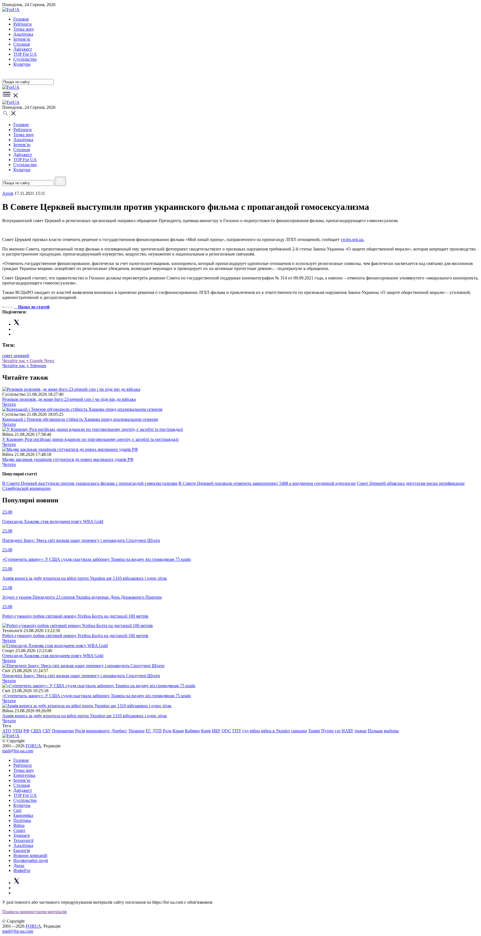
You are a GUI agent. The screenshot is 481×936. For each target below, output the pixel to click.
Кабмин (192, 730)
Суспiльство (25, 59)
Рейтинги (22, 24)
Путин (327, 730)
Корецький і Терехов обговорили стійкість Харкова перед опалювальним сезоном (80, 419)
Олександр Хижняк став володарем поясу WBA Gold (52, 655)
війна (255, 730)
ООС (226, 730)
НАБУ (348, 730)
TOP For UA (25, 54)
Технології (23, 840)
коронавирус (98, 730)
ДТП (157, 730)
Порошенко (63, 730)
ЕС (148, 730)
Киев (206, 730)
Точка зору (23, 29)
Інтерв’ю (21, 39)
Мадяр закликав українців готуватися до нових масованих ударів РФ (68, 459)
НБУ (216, 730)
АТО (6, 730)
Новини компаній (30, 855)
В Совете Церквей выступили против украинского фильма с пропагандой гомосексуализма (89, 483)
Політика (22, 820)
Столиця (21, 44)
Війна (18, 825)
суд (245, 730)
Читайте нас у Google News (28, 360)
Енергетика (24, 775)
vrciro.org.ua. (352, 239)
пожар (361, 730)
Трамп (314, 730)
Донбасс (119, 730)
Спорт (19, 830)
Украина (136, 730)
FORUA (33, 745)
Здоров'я (21, 835)
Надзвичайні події (30, 860)
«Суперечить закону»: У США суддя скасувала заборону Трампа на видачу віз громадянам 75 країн (96, 695)
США (36, 730)
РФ (26, 730)
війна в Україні (275, 730)
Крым (178, 730)
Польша (375, 730)
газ (337, 730)
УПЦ (17, 730)
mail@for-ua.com (17, 750)
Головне (21, 19)
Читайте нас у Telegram (24, 365)
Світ (17, 810)
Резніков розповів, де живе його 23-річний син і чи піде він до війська (69, 399)
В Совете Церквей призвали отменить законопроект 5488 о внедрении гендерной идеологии (267, 483)
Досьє (18, 865)
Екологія (21, 850)
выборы (391, 730)
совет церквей (15, 355)
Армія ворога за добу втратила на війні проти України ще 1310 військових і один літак (84, 715)
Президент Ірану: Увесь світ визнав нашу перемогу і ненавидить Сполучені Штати (81, 675)
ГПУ (236, 730)
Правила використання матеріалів (34, 911)
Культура (21, 64)
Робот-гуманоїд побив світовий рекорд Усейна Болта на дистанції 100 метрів (75, 635)
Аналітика (23, 34)
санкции (299, 730)
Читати (9, 404)
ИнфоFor (21, 870)
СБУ (47, 730)
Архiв (7, 193)
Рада (167, 730)
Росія (80, 730)
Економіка (23, 815)
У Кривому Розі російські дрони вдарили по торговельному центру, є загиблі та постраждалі (90, 439)
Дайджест (22, 49)
